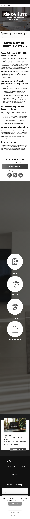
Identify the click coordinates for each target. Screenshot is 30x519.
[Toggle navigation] (28, 2)
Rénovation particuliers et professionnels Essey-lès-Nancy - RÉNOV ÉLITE (15, 35)
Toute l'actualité (18, 450)
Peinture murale (8, 119)
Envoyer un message (15, 166)
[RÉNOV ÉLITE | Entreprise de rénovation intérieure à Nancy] (4, 2)
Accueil (2, 32)
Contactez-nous (15, 24)
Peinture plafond (8, 122)
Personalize (16, 512)
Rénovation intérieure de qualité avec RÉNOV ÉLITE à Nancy (14, 33)
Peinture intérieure (8, 116)
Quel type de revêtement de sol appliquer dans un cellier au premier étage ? (14, 73)
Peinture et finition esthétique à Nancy (15, 438)
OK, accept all (15, 504)
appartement (4, 136)
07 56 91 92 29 (6, 6)
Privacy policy (15, 515)
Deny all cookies (15, 508)
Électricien (11, 75)
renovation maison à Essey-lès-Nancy (14, 134)
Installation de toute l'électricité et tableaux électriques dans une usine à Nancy (12, 70)
